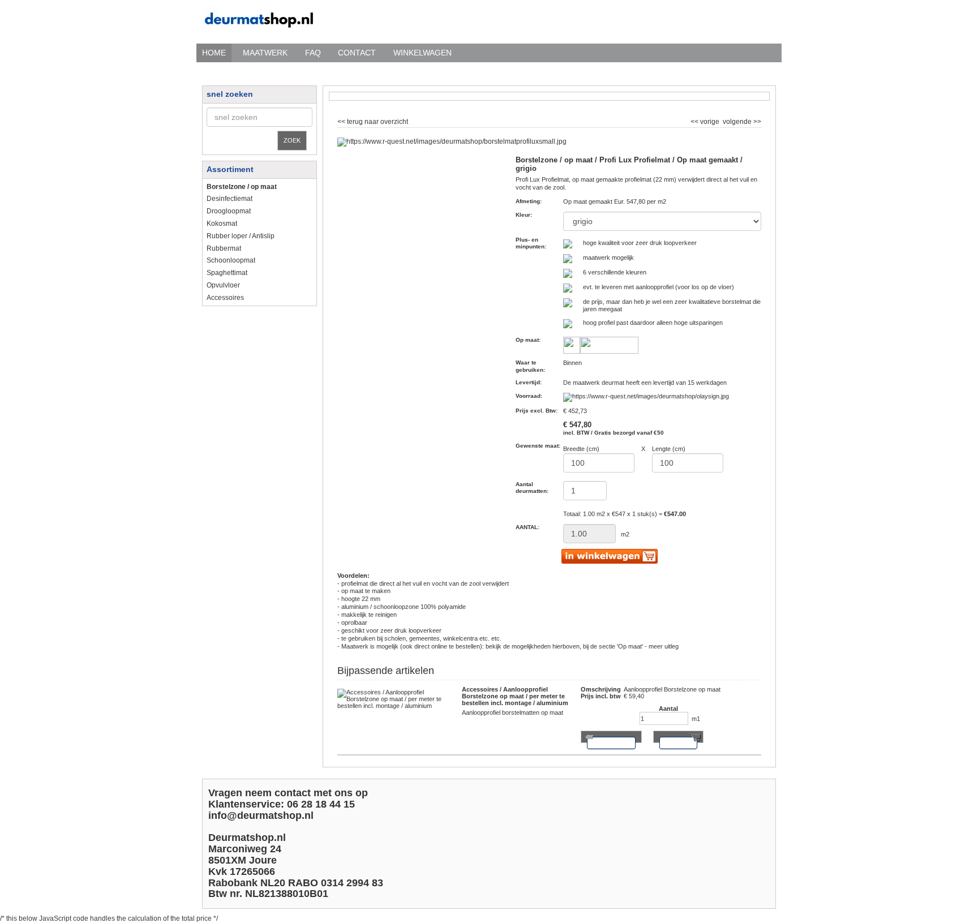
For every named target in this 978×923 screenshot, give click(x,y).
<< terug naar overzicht (372, 120)
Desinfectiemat (229, 199)
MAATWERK (265, 52)
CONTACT (357, 52)
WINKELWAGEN (422, 52)
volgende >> (741, 120)
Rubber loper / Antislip (240, 236)
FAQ (313, 52)
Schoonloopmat (231, 260)
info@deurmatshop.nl (261, 815)
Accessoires (225, 298)
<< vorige (705, 120)
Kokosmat (222, 223)
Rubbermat (224, 248)
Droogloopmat (229, 211)
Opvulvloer (223, 285)
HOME (214, 52)
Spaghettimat (227, 273)
